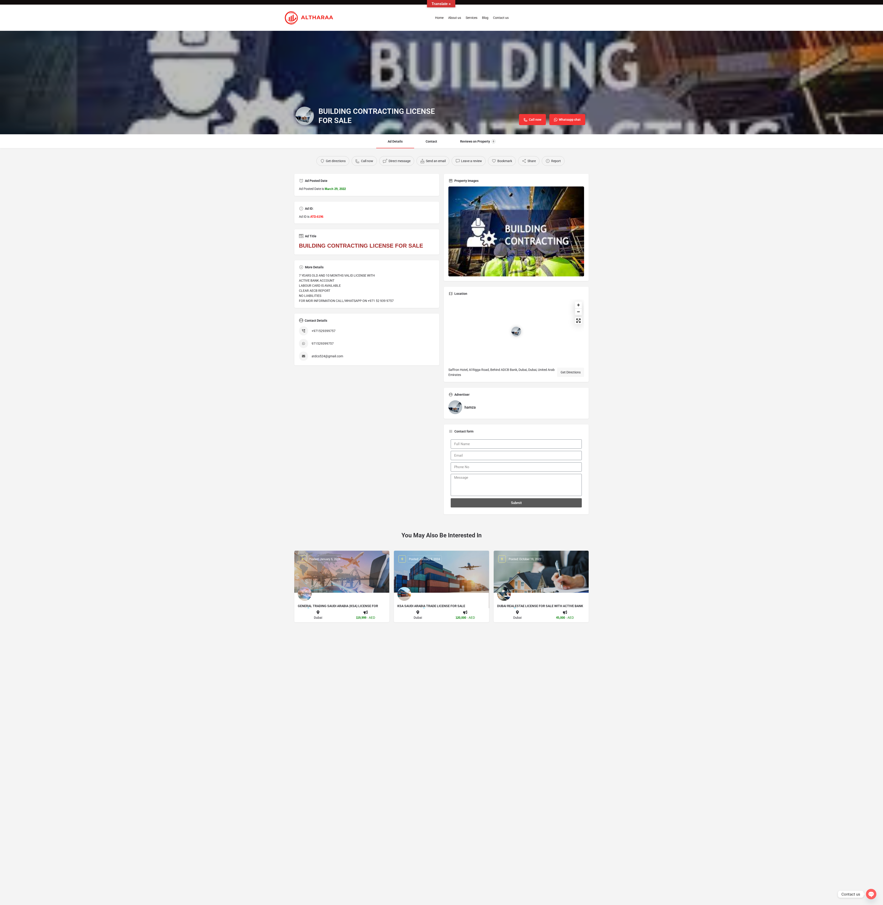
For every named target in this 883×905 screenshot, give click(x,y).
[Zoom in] (578, 305)
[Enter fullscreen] (578, 320)
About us (454, 18)
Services (471, 18)
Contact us (501, 18)
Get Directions (571, 372)
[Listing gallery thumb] (516, 231)
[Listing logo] (304, 116)
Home (439, 18)
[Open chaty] (871, 894)
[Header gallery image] (441, 82)
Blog (485, 18)
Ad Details (395, 141)
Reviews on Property (477, 141)
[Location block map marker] (516, 331)
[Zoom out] (578, 311)
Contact (431, 141)
